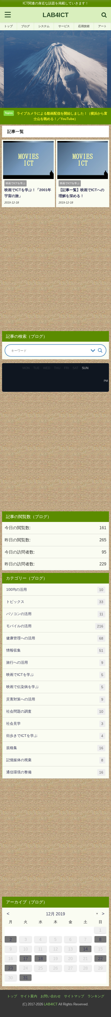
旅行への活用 (54, 662)
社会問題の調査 (54, 711)
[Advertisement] (55, 270)
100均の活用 (54, 590)
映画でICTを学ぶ (54, 675)
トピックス (54, 602)
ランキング (96, 996)
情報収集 (54, 650)
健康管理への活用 (54, 638)
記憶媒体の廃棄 (54, 760)
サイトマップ (74, 996)
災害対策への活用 (54, 699)
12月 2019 (55, 914)
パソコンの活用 (54, 614)
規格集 (54, 748)
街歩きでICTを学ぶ (54, 736)
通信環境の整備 (54, 772)
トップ (12, 996)
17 (25, 958)
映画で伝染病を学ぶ (54, 687)
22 (100, 958)
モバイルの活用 (54, 626)
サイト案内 (28, 996)
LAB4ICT (51, 1004)
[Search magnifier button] (100, 350)
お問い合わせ (51, 996)
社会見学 (54, 724)
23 (10, 968)
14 (85, 949)
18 (40, 958)
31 (25, 978)
